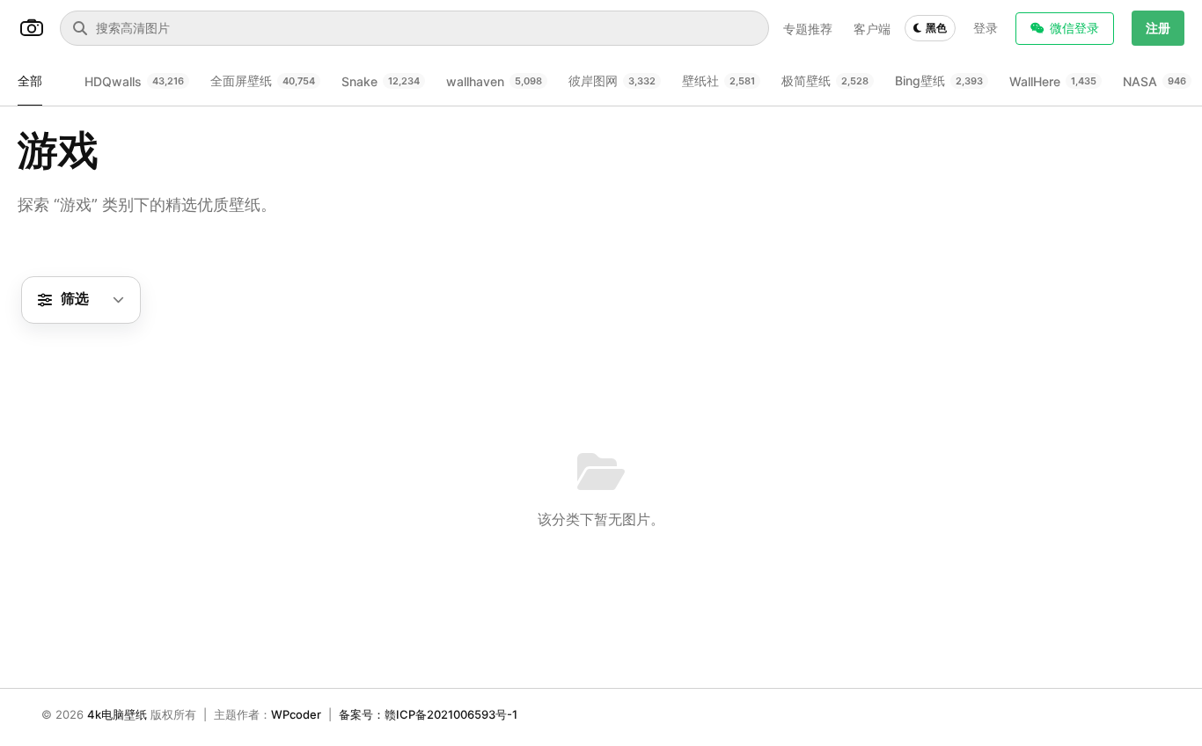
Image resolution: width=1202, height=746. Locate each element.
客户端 (872, 28)
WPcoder (296, 714)
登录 (985, 27)
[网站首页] (32, 28)
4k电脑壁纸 (117, 714)
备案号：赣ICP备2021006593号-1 (428, 714)
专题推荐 (807, 28)
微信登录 (1074, 27)
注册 (1158, 27)
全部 (30, 80)
